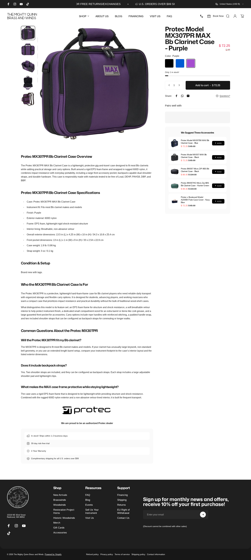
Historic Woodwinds (64, 517)
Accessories (60, 532)
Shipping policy (138, 554)
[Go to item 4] (28, 83)
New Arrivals (60, 494)
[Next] (145, 90)
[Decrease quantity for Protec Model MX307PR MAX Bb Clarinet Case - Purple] (168, 85)
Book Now (218, 16)
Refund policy (92, 554)
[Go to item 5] (28, 99)
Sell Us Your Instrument (92, 511)
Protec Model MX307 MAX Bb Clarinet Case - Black (194, 155)
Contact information (156, 554)
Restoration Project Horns (63, 511)
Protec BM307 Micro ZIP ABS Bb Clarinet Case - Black (195, 169)
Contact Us (123, 517)
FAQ (87, 494)
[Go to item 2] (28, 49)
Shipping (122, 499)
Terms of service (122, 554)
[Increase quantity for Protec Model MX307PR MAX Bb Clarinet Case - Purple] (179, 85)
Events (89, 504)
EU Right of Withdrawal (123, 511)
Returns (121, 504)
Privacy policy (106, 554)
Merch (56, 522)
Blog (87, 499)
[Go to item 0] (28, 33)
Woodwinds (59, 504)
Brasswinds (59, 499)
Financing (122, 494)
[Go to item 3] (28, 66)
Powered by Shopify (53, 554)
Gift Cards (58, 527)
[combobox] (230, 4)
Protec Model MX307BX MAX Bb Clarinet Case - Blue (195, 141)
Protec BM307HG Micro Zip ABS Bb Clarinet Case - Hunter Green (195, 184)
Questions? (225, 96)
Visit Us (89, 517)
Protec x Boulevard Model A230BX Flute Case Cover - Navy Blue (195, 200)
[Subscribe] (203, 514)
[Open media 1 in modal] (95, 83)
